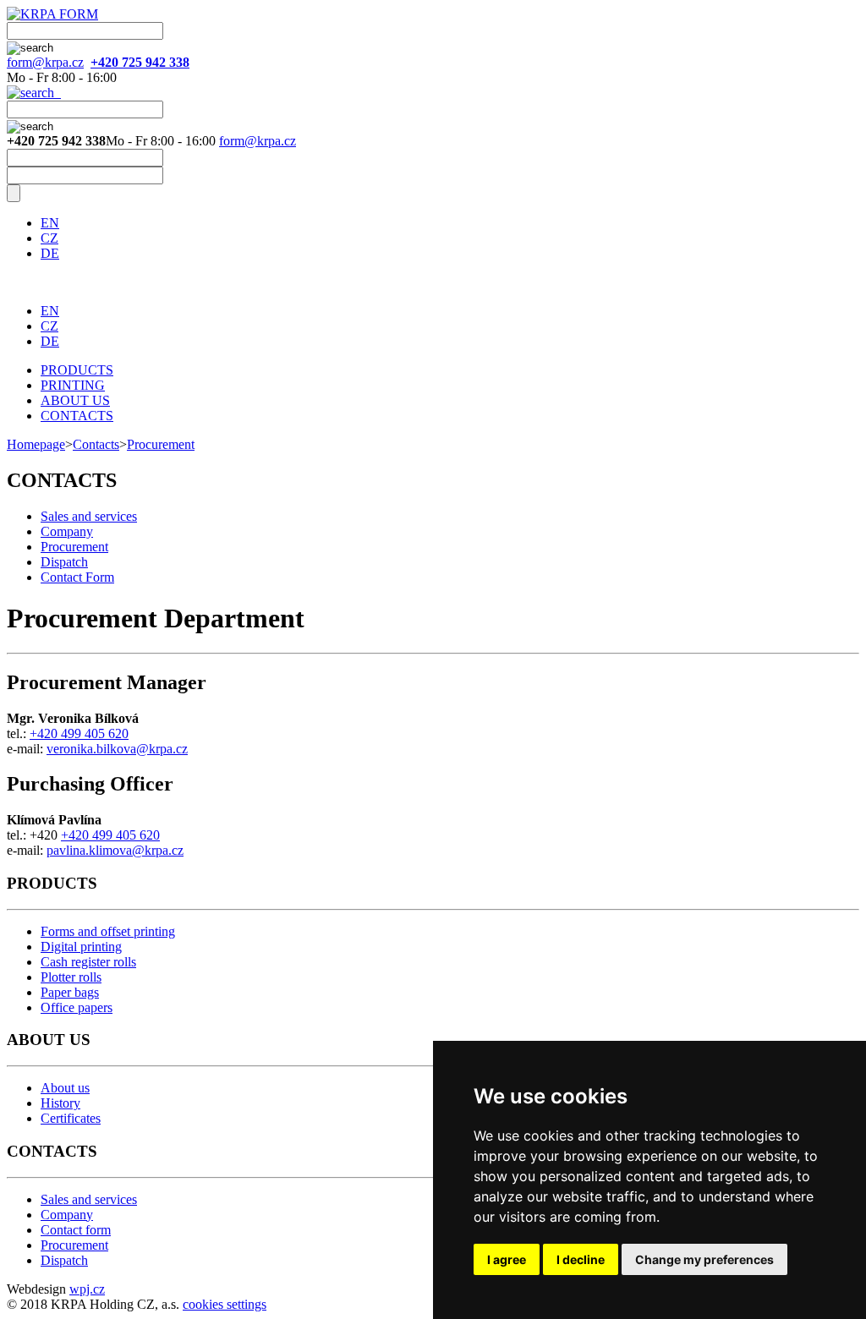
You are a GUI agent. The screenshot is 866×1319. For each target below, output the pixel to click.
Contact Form (77, 577)
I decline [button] (580, 1259)
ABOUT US (75, 400)
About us (65, 1088)
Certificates (71, 1118)
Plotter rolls (71, 977)
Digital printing (81, 946)
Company (67, 531)
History (60, 1103)
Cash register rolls (88, 962)
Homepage (36, 444)
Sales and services (89, 516)
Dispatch (64, 562)
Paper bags (70, 992)
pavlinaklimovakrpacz (115, 850)
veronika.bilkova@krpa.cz (117, 749)
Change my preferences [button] (704, 1259)
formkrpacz (45, 62)
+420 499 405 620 (79, 733)
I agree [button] (506, 1259)
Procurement (161, 444)
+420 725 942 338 (139, 62)
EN (50, 223)
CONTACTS (77, 415)
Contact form (76, 1230)
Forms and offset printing (108, 931)
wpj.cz (87, 1289)
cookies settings (224, 1304)
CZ (49, 238)
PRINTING (73, 385)
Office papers (76, 1007)
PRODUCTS (77, 370)
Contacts (96, 444)
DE (50, 253)
